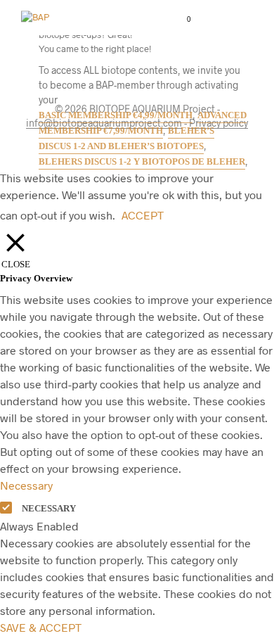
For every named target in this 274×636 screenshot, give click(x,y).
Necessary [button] (26, 485)
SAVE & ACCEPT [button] (40, 627)
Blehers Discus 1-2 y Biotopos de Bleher (142, 161)
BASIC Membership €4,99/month (116, 115)
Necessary (49, 508)
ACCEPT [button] (143, 215)
